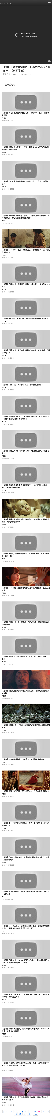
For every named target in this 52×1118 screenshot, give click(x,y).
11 (30, 1111)
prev (5, 1111)
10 (26, 1111)
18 (24, 1114)
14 (43, 1111)
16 (16, 1114)
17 (20, 1114)
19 (29, 1114)
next (35, 1114)
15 (48, 1111)
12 (35, 1111)
